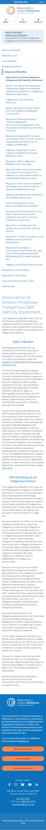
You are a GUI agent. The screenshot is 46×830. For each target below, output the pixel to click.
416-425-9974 (23, 798)
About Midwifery (13, 32)
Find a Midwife (23, 758)
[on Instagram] (16, 784)
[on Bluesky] (23, 784)
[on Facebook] (10, 784)
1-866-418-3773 (28, 801)
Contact (38, 22)
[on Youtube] (30, 784)
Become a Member (23, 749)
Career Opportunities (23, 768)
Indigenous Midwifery (16, 35)
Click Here (7, 468)
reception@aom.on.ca (23, 804)
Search (23, 22)
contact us (23, 741)
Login (41, 2)
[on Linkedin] (37, 784)
